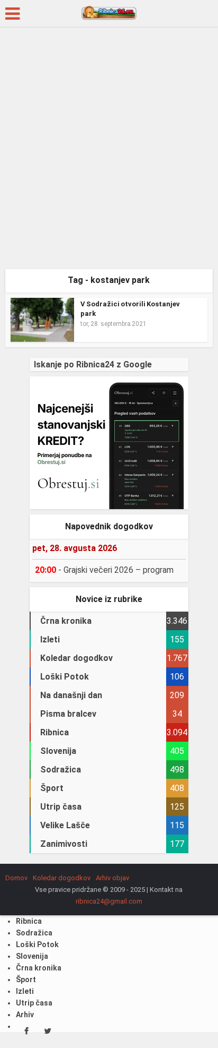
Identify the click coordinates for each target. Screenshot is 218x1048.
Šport (26, 979)
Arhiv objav (112, 878)
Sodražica (34, 933)
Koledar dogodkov (61, 878)
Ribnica (29, 921)
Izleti (25, 991)
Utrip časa (34, 1003)
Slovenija (32, 956)
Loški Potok (37, 944)
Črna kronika (38, 968)
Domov (16, 878)
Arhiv (25, 1014)
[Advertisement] (109, 151)
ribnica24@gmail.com (109, 901)
